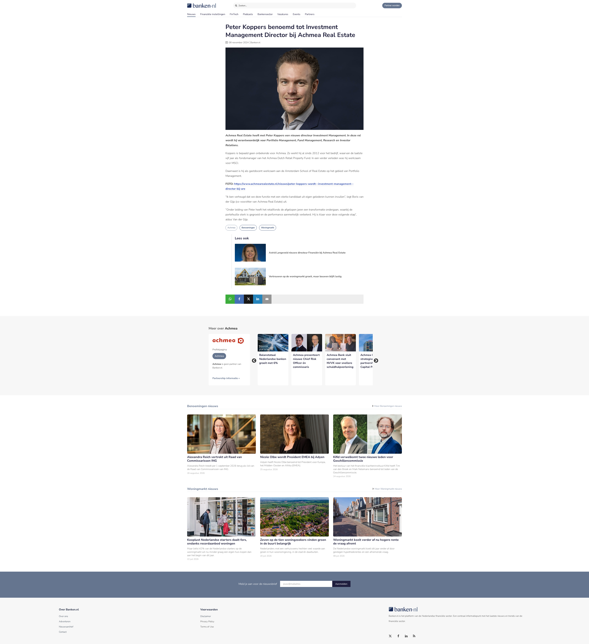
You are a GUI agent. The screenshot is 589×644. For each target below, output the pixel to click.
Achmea (231, 227)
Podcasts (248, 14)
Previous (253, 359)
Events (296, 14)
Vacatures (282, 14)
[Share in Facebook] (239, 299)
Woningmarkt (267, 227)
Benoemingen (248, 227)
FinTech (234, 14)
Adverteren (64, 621)
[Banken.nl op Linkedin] (406, 636)
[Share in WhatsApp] (230, 299)
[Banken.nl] (194, 3)
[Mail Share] (266, 299)
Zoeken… (242, 5)
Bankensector (265, 14)
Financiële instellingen (212, 14)
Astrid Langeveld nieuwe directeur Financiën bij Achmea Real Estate (307, 252)
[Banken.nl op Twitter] (390, 636)
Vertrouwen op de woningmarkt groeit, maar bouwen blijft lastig (305, 276)
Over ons (63, 616)
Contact (63, 631)
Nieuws (191, 14)
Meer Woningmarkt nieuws (388, 488)
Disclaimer (205, 616)
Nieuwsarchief (66, 626)
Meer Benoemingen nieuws (388, 406)
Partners (309, 14)
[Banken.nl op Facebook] (398, 636)
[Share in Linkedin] (257, 299)
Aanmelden (341, 583)
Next (375, 359)
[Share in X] (248, 299)
